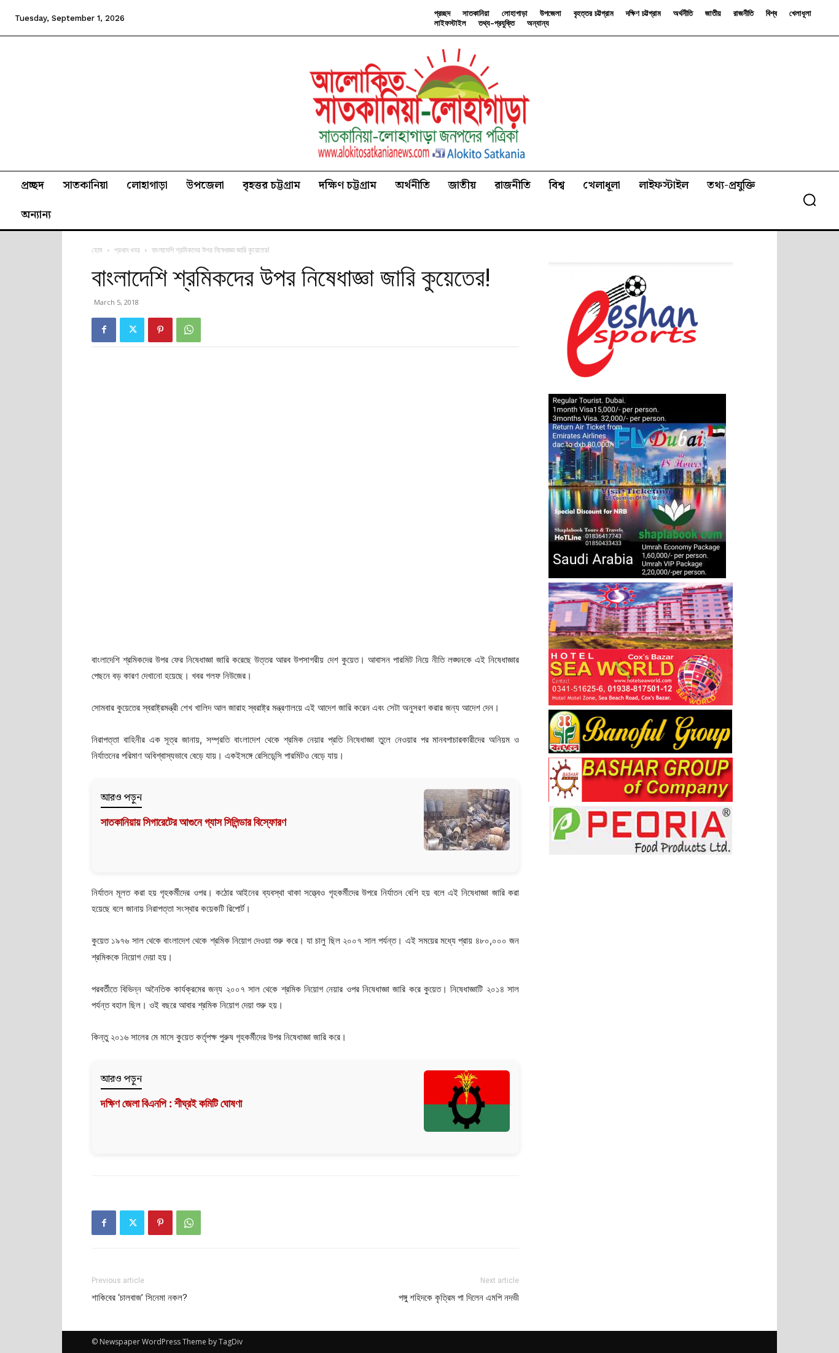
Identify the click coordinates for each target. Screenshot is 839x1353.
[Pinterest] (160, 330)
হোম (97, 250)
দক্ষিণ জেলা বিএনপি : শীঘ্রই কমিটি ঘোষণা (171, 1103)
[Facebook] (104, 330)
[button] (809, 199)
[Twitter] (132, 330)
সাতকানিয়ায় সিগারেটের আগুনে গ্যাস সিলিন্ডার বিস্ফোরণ (193, 821)
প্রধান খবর (127, 250)
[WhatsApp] (188, 330)
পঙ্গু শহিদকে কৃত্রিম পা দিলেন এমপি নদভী (459, 1297)
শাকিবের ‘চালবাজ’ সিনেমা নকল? (139, 1297)
